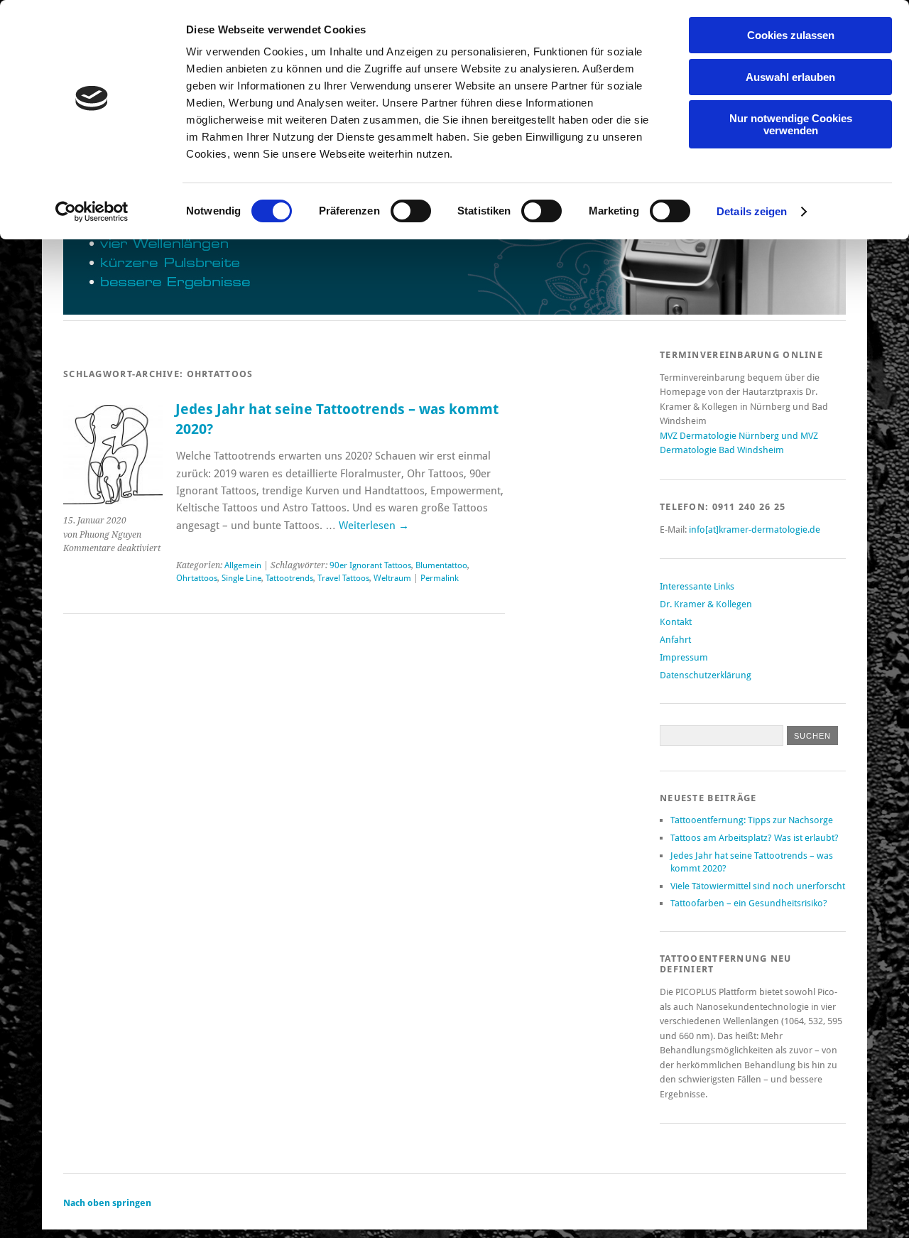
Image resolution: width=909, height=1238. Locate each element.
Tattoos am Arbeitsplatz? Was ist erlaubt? (754, 837)
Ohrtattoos (196, 578)
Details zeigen (752, 211)
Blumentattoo (441, 565)
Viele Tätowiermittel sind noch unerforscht (757, 886)
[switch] (411, 211)
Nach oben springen (107, 1203)
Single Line (241, 578)
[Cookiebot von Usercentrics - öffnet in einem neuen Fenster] (92, 211)
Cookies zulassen (790, 35)
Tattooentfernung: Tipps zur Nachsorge (751, 820)
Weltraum (392, 578)
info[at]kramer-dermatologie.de (754, 529)
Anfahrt (675, 639)
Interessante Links (697, 586)
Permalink (439, 578)
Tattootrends (289, 578)
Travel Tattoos (343, 578)
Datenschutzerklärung (705, 675)
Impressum (684, 657)
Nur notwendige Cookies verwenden (790, 124)
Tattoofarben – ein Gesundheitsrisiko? (748, 903)
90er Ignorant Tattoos (370, 565)
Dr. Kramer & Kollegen (706, 604)
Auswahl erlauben (790, 77)
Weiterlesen (374, 525)
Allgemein (242, 565)
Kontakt (676, 622)
